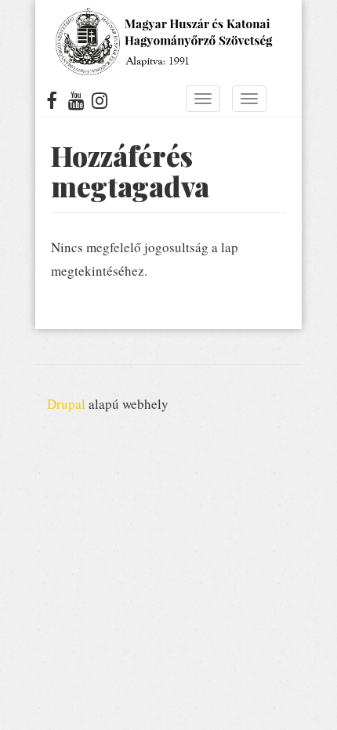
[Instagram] (100, 103)
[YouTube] (76, 103)
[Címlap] (162, 41)
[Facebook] (52, 103)
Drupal (66, 404)
